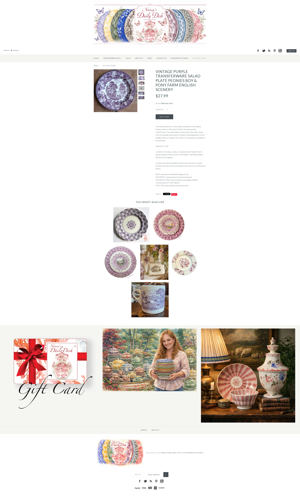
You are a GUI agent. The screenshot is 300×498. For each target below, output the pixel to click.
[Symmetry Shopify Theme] (51, 411)
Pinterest (274, 50)
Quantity (160, 109)
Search (144, 430)
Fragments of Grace (179, 58)
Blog (128, 58)
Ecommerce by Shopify (193, 453)
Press (150, 58)
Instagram (280, 50)
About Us (139, 58)
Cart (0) (291, 51)
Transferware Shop (112, 58)
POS (178, 453)
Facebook (258, 50)
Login (203, 58)
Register (196, 58)
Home (96, 58)
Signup (6, 50)
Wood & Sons (167, 103)
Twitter (263, 50)
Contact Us (161, 58)
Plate (113, 65)
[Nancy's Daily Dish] (150, 1)
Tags (96, 65)
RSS (269, 50)
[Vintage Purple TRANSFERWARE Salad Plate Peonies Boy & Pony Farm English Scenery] (115, 71)
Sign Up (138, 474)
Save (175, 194)
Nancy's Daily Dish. (169, 453)
